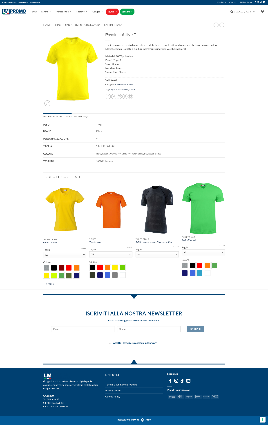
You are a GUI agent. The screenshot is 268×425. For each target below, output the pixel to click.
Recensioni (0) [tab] (81, 116)
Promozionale (62, 11)
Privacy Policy (113, 390)
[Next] (224, 235)
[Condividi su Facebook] (108, 96)
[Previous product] (221, 25)
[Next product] (216, 25)
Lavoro (44, 11)
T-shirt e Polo (113, 24)
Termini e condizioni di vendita (121, 384)
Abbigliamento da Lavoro (82, 24)
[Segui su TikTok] (261, 2)
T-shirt (130, 84)
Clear (83, 248)
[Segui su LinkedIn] (264, 2)
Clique (112, 89)
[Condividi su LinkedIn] (130, 96)
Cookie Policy (112, 396)
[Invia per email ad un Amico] (119, 96)
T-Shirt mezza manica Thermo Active (154, 242)
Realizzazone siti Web (128, 419)
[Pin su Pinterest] (124, 96)
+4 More (49, 283)
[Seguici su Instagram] (258, 2)
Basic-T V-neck (189, 240)
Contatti (232, 2)
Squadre (126, 11)
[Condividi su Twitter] (113, 96)
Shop (34, 11)
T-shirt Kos (95, 242)
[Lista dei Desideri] (262, 11)
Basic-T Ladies (50, 242)
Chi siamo (221, 2)
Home (47, 24)
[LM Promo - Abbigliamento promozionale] (14, 11)
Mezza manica (122, 89)
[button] (246, 2)
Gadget (96, 11)
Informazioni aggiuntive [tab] (57, 116)
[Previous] (43, 235)
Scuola (111, 11)
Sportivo (80, 11)
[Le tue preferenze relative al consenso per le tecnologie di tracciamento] (263, 420)
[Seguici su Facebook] (255, 2)
